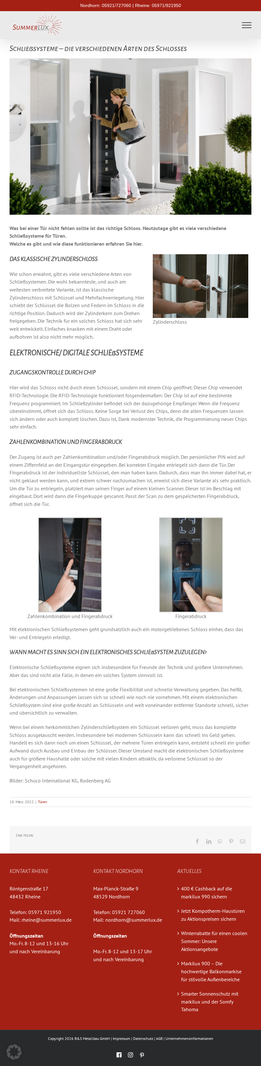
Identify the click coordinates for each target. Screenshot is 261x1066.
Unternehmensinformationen (189, 1038)
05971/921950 (166, 5)
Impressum (121, 1038)
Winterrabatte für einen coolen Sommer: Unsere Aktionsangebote (214, 941)
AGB (159, 1038)
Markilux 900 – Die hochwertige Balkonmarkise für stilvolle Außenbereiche (211, 971)
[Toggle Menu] (247, 25)
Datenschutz (143, 1038)
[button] (14, 1052)
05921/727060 (116, 5)
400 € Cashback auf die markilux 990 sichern (206, 892)
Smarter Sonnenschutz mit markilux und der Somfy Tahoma (209, 1001)
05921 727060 (128, 912)
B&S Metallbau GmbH (92, 1038)
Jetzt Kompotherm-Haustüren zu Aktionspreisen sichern (213, 915)
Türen (42, 801)
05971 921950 (44, 912)
